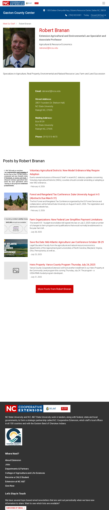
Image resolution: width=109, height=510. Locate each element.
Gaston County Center (19, 13)
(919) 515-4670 (50, 136)
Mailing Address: (43, 118)
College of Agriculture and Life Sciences (25, 473)
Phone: (38, 136)
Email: (38, 91)
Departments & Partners (17, 469)
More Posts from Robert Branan (54, 289)
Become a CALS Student (17, 477)
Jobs (7, 464)
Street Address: (43, 99)
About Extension (13, 460)
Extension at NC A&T (15, 481)
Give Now (9, 486)
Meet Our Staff (9, 24)
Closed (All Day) (97, 15)
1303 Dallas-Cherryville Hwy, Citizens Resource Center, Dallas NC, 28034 (76, 10)
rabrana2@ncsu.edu (48, 48)
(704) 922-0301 (75, 15)
